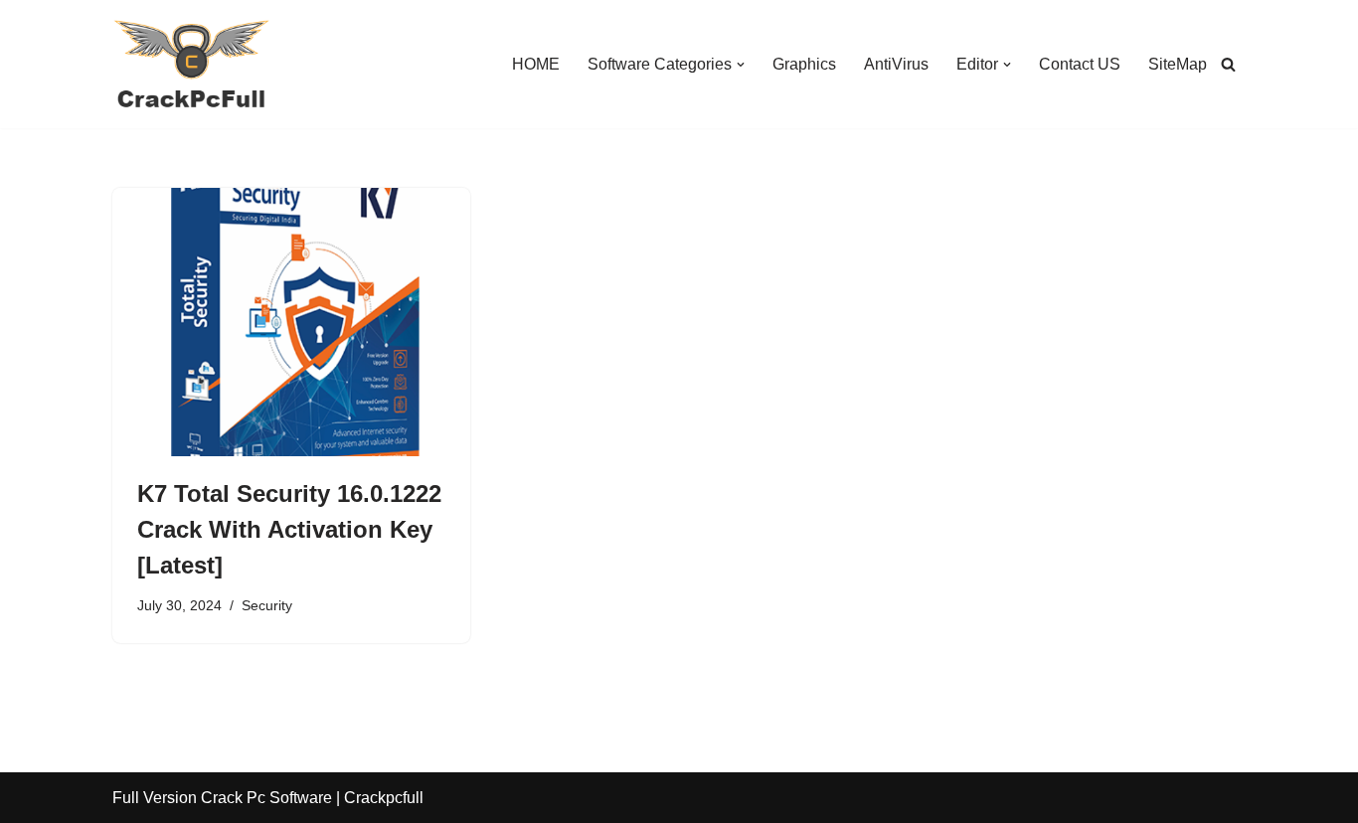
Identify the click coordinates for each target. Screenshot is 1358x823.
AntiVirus (896, 64)
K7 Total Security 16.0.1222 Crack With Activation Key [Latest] (289, 529)
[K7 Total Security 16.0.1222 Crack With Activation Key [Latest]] (291, 322)
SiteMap (1177, 64)
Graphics (804, 64)
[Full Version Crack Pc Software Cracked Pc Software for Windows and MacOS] (191, 64)
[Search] (1228, 64)
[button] (741, 65)
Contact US (1079, 64)
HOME (536, 64)
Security (267, 605)
